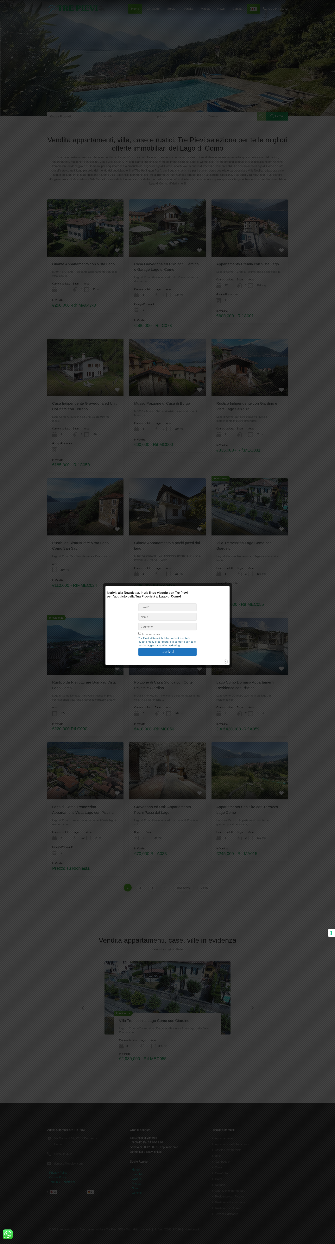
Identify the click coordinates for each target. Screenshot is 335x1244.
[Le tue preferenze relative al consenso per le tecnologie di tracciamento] (331, 933)
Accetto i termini (151, 634)
